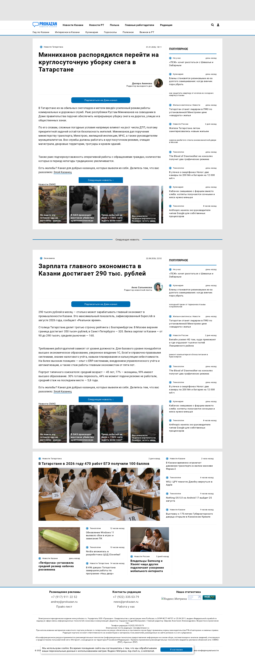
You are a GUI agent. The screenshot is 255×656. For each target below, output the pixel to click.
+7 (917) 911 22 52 (64, 597)
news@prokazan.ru (126, 601)
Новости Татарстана (53, 47)
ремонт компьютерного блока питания (187, 354)
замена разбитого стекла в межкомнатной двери (192, 140)
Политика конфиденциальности (203, 650)
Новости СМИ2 (47, 184)
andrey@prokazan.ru (64, 601)
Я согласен (176, 649)
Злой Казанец (63, 172)
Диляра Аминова (142, 83)
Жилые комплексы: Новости (186, 105)
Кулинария (178, 74)
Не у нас (177, 58)
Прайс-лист (64, 606)
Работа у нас (126, 606)
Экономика (49, 258)
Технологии (178, 152)
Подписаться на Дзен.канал (100, 100)
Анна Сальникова (141, 287)
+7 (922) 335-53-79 (126, 597)
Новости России (180, 124)
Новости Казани (177, 458)
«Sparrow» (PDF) (130, 642)
